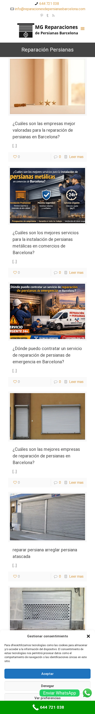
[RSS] (53, 15)
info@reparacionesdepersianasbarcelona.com (50, 9)
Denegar (47, 686)
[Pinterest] (42, 15)
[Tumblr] (47, 15)
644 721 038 (49, 4)
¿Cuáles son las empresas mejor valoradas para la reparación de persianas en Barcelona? (44, 130)
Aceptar (47, 674)
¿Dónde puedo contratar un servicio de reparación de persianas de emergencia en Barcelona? (47, 355)
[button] (88, 636)
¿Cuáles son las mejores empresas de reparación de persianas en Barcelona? (46, 456)
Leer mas (76, 157)
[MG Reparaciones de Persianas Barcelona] (47, 30)
